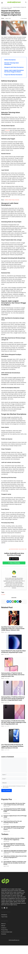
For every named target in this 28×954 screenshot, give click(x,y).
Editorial (3, 925)
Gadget (11, 7)
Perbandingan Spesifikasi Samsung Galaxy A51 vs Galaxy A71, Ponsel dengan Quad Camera (14, 828)
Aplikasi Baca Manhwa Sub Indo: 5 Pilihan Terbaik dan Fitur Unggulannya (14, 839)
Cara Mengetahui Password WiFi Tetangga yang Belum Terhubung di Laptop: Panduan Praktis (14, 810)
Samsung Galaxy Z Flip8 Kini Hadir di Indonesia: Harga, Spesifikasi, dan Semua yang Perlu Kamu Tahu (12, 674)
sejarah (3, 594)
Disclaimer (3, 934)
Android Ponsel (3, 7)
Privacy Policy (4, 929)
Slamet (2, 654)
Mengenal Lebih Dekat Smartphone (14, 67)
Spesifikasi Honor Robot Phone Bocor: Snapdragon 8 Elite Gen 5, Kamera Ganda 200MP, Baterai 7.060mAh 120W (12, 628)
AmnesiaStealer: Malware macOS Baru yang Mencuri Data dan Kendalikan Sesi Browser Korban (15, 863)
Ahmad (2, 18)
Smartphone (4, 914)
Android (7, 130)
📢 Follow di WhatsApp (14, 563)
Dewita (2, 702)
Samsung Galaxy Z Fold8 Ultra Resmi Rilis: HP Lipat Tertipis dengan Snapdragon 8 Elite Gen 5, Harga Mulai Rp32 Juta (13, 722)
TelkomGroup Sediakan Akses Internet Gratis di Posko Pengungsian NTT (15, 856)
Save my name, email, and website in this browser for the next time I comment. (14, 786)
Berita (8, 7)
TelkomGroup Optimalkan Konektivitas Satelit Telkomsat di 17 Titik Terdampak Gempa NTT (15, 851)
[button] (25, 2)
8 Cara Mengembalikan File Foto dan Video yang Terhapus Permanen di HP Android (14, 804)
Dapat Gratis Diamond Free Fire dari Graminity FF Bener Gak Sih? (13, 822)
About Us (3, 923)
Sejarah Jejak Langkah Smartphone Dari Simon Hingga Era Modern (14, 71)
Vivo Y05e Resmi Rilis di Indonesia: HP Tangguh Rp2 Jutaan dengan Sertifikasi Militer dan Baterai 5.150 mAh (12, 746)
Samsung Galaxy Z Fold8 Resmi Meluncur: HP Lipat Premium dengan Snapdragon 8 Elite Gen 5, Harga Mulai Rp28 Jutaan (13, 698)
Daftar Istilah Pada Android (12, 199)
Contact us (3, 927)
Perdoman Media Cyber (6, 932)
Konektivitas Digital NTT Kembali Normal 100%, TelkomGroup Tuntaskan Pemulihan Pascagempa (14, 845)
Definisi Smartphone (10, 59)
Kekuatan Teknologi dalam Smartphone (11, 63)
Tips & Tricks (4, 916)
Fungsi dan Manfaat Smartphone (13, 74)
